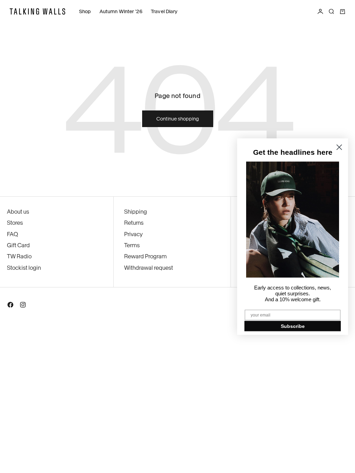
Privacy (133, 234)
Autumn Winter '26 (120, 11)
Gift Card (18, 245)
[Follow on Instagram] (22, 306)
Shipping (135, 211)
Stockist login (24, 267)
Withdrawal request (148, 267)
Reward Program (145, 256)
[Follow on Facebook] (10, 306)
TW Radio (19, 256)
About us (18, 211)
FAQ (12, 234)
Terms (132, 245)
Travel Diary (164, 11)
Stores (15, 222)
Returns (134, 222)
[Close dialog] (339, 147)
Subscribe (293, 326)
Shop (85, 11)
